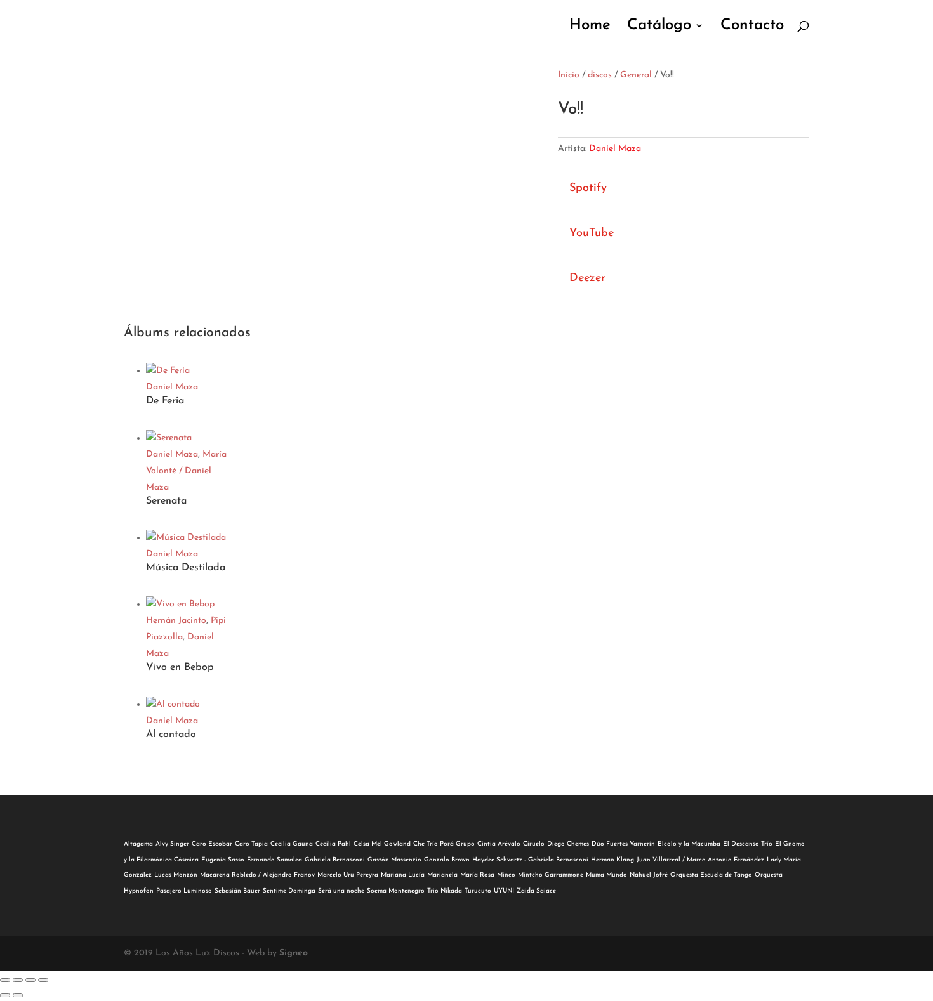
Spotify (588, 188)
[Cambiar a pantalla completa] (18, 980)
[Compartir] (30, 980)
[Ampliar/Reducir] (5, 980)
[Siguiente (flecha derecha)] (18, 995)
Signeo (293, 953)
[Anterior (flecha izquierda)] (5, 995)
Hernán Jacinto (176, 620)
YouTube (591, 233)
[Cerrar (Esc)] (43, 980)
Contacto (752, 27)
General (636, 75)
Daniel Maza (615, 149)
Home (590, 27)
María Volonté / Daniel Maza (186, 471)
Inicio (568, 75)
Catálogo (659, 27)
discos (600, 75)
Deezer (587, 278)
